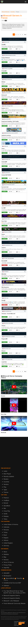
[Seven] (14, 229)
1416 (11, 152)
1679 (11, 225)
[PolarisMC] (14, 65)
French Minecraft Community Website (14, 603)
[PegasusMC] (14, 333)
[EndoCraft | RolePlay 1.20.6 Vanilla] (14, 116)
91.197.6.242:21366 (8, 359)
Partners (6, 560)
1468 (11, 191)
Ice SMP (4, 208)
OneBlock (6, 500)
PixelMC (4, 44)
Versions (6, 484)
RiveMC (3, 300)
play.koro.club (7, 218)
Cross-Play (7, 511)
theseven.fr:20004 (7, 232)
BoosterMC (4, 261)
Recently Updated (9, 476)
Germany (6, 545)
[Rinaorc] (14, 345)
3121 (11, 366)
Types (5, 490)
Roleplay (6, 516)
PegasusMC (5, 339)
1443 (11, 178)
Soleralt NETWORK (6, 175)
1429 (11, 166)
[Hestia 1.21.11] (14, 103)
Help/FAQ (6, 567)
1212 (11, 125)
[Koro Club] (14, 215)
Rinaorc (4, 351)
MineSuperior (7, 576)
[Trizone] (14, 320)
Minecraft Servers (5, 11)
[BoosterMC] (14, 255)
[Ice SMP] (14, 202)
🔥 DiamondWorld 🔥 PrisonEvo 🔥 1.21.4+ (14, 579)
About (5, 552)
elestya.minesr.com (8, 79)
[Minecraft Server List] (2, 1)
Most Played (7, 474)
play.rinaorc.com (7, 348)
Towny (5, 519)
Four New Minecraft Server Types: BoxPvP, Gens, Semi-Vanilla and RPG (14, 592)
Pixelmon (6, 498)
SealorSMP (4, 162)
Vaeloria (4, 247)
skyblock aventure (6, 135)
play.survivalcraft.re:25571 (9, 184)
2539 (11, 265)
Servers (4, 20)
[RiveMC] (14, 295)
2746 (11, 291)
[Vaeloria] (14, 242)
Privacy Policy (8, 565)
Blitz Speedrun (5, 287)
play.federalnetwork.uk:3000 (9, 55)
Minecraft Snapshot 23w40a (12, 598)
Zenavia (3, 396)
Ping (5, 487)
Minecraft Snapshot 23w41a (12, 595)
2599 (11, 278)
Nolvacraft (4, 95)
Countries (13, 11)
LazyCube (4, 362)
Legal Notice (16, 625)
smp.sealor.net (7, 159)
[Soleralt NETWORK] (14, 169)
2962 (11, 342)
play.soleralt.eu (7, 172)
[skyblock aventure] (14, 130)
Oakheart (6, 585)
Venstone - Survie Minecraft (8, 313)
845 (11, 86)
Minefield (4, 274)
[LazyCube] (14, 356)
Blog (5, 557)
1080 (11, 112)
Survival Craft (5, 187)
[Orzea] (14, 143)
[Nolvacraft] (14, 89)
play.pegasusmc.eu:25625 (9, 336)
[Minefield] (14, 268)
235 (11, 48)
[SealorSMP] (14, 156)
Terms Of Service (9, 562)
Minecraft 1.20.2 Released (11, 601)
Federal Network (6, 57)
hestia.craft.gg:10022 (8, 105)
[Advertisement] (14, 7)
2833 (11, 316)
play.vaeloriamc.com (8, 245)
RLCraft (6, 503)
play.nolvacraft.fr (7, 92)
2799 (11, 304)
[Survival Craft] (14, 181)
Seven (3, 234)
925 (11, 99)
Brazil (5, 535)
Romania (6, 530)
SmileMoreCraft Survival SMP (12, 583)
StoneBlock (7, 506)
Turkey (5, 532)
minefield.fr (6, 271)
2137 (11, 238)
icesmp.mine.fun (7, 205)
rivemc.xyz (6, 298)
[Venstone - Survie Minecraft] (14, 308)
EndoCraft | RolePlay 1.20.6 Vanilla (10, 121)
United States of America (11, 524)
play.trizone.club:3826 (8, 323)
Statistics (6, 554)
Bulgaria (6, 538)
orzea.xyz (6, 146)
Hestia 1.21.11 (5, 108)
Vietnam (6, 540)
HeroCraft (3, 432)
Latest (5, 471)
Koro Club (4, 221)
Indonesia (6, 527)
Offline (4, 265)
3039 (11, 353)
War (5, 508)
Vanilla (5, 514)
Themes (6, 492)
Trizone (3, 325)
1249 (11, 139)
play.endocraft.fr (7, 119)
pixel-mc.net (6, 42)
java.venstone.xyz (7, 311)
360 (11, 62)
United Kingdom (8, 543)
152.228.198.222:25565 (9, 258)
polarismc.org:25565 (8, 68)
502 (11, 73)
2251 (11, 252)
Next (25, 34)
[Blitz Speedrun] (14, 281)
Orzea (3, 148)
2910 (11, 330)
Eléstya (3, 82)
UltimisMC (6, 573)
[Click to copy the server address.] (24, 42)
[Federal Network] (14, 52)
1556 (11, 212)
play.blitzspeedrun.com (8, 284)
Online (4, 48)
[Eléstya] (14, 76)
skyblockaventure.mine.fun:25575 (11, 133)
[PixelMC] (14, 39)
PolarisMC (4, 71)
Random (6, 479)
